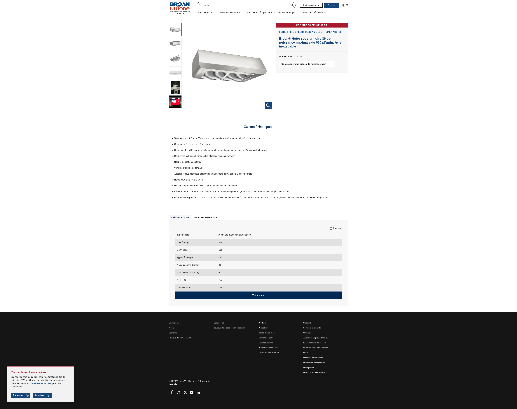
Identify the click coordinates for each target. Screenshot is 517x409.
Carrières (173, 333)
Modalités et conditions (313, 358)
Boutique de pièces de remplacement (229, 328)
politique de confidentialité (39, 383)
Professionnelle (309, 5)
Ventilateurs (263, 328)
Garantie (307, 333)
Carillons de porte (266, 338)
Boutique (331, 5)
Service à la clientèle (312, 328)
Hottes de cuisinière (266, 333)
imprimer (337, 228)
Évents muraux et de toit (268, 353)
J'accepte (18, 395)
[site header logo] (180, 8)
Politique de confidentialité (180, 338)
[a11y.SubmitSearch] (292, 5)
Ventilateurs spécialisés (268, 348)
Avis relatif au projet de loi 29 (315, 338)
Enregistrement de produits (314, 343)
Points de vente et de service (315, 348)
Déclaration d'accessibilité (314, 363)
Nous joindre (308, 368)
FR (346, 5)
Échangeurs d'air (265, 343)
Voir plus (257, 295)
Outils (305, 353)
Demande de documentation (315, 373)
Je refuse (39, 395)
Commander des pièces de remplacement (303, 64)
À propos (173, 328)
